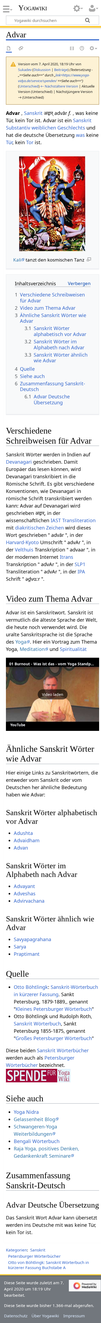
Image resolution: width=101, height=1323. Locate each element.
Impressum (74, 1315)
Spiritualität (73, 649)
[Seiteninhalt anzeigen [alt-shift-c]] (9, 49)
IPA (81, 571)
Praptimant (27, 954)
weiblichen (44, 127)
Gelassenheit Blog (34, 1119)
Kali (17, 260)
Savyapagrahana (32, 939)
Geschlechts (71, 127)
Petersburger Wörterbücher (34, 1256)
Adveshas (25, 893)
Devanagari (19, 462)
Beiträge (61, 69)
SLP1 (80, 564)
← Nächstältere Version (59, 86)
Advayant (24, 886)
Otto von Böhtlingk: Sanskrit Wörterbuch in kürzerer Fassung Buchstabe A (48, 1265)
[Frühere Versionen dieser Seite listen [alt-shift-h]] (82, 49)
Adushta (23, 833)
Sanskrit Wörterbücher (63, 1050)
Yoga (20, 641)
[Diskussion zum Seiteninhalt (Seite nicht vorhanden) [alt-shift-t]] (21, 49)
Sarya (20, 946)
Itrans (66, 557)
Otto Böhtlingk (31, 987)
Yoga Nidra (26, 1112)
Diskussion (42, 69)
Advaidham (27, 840)
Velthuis (24, 549)
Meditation (32, 649)
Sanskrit (33, 113)
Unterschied (29, 86)
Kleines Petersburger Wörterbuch (54, 1009)
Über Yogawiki (45, 1315)
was (80, 135)
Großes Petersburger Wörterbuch (54, 1038)
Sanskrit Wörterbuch (37, 1023)
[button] (52, 694)
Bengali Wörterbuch (37, 1141)
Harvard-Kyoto (22, 542)
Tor (29, 142)
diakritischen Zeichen (39, 527)
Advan (21, 847)
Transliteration (79, 520)
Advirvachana (29, 901)
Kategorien (16, 1250)
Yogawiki (32, 8)
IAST (56, 520)
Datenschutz (15, 1315)
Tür (9, 142)
